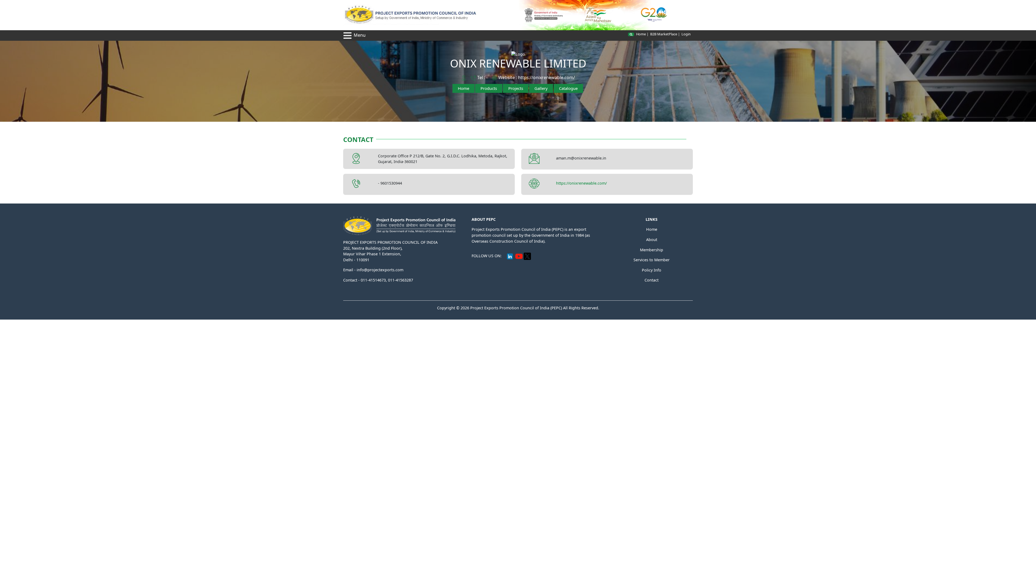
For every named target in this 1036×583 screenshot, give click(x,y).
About (651, 239)
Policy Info (651, 270)
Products (488, 88)
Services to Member (651, 259)
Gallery (541, 88)
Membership (651, 249)
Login (686, 34)
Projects (515, 88)
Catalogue (568, 88)
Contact (652, 280)
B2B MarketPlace (663, 34)
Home (641, 34)
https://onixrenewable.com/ (546, 77)
